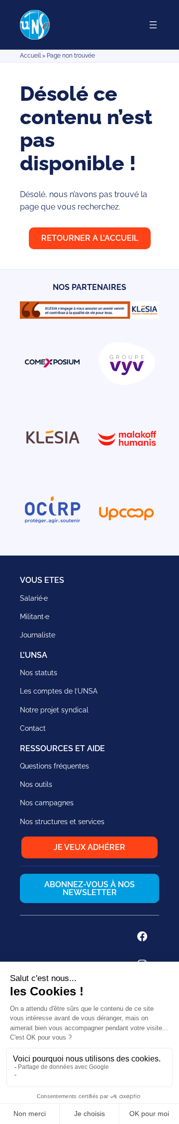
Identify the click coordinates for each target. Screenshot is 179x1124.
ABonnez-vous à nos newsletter (89, 888)
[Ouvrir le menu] (153, 25)
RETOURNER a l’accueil (89, 238)
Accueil (30, 55)
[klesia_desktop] (89, 316)
